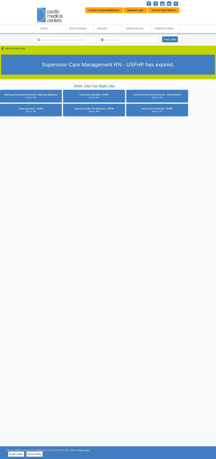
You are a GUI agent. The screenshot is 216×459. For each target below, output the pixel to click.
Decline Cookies (34, 454)
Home (44, 28)
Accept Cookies (16, 454)
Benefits (102, 28)
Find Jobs (170, 39)
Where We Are (134, 28)
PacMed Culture (164, 28)
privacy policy (84, 450)
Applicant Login (135, 10)
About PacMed (77, 28)
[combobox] (67, 39)
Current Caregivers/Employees (104, 10)
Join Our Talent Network (163, 10)
